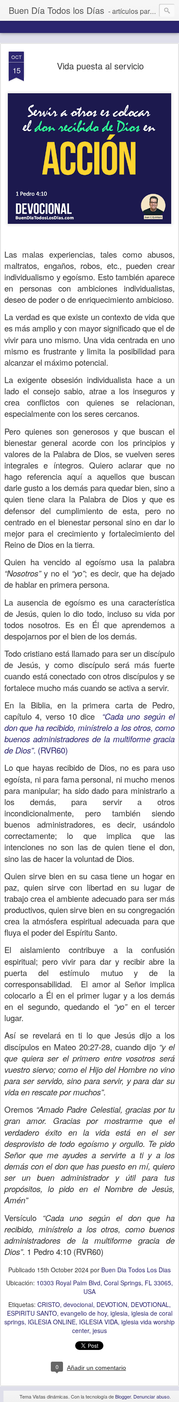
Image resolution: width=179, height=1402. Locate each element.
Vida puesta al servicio (100, 65)
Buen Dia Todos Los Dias (136, 1269)
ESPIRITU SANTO (32, 1313)
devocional (78, 1304)
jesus (100, 1330)
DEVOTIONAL (150, 1304)
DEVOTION (111, 1304)
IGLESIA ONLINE (52, 1321)
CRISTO (48, 1304)
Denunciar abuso (151, 1396)
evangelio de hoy (83, 1313)
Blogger (123, 1396)
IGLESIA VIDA (98, 1321)
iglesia (119, 1313)
